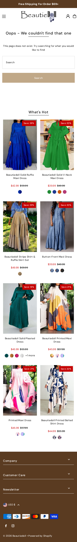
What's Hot (38, 112)
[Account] (68, 16)
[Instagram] (12, 526)
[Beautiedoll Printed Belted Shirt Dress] (57, 390)
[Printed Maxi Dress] (20, 390)
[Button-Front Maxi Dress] (57, 226)
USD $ (11, 504)
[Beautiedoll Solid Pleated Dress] (20, 308)
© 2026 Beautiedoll (14, 535)
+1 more (30, 355)
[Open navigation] (8, 16)
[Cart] (74, 16)
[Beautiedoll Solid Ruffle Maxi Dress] (20, 144)
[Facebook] (6, 526)
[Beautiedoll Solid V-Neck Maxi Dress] (57, 144)
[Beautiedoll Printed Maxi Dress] (57, 308)
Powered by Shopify (40, 535)
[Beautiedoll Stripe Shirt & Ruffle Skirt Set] (20, 226)
